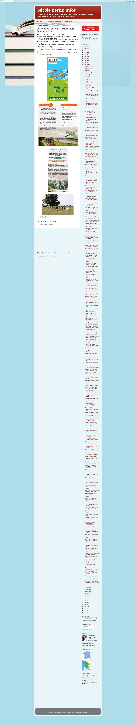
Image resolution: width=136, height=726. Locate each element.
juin (86, 79)
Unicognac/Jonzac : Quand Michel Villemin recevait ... (92, 131)
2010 (85, 606)
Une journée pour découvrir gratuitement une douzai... (92, 568)
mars (86, 587)
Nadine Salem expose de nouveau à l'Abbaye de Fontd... (91, 540)
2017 (85, 64)
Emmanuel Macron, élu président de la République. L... (90, 523)
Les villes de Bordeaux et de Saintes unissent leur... (92, 337)
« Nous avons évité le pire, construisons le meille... (91, 508)
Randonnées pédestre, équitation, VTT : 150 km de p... (91, 359)
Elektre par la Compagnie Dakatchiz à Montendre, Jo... (91, 100)
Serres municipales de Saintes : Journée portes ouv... (91, 487)
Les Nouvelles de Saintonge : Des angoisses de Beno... (92, 395)
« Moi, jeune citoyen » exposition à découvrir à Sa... (91, 482)
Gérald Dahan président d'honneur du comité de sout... (91, 302)
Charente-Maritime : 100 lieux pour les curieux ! (91, 388)
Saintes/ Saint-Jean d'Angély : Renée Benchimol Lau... (92, 416)
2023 (85, 52)
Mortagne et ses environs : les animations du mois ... (92, 104)
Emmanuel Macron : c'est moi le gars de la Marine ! (92, 582)
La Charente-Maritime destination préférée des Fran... (91, 531)
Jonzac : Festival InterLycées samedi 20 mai (91, 319)
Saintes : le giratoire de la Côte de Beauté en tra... (91, 373)
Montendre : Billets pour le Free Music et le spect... (91, 450)
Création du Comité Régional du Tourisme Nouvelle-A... (91, 199)
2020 (85, 58)
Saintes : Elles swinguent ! (91, 456)
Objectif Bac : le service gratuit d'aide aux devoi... (92, 157)
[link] (45, 54)
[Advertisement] (58, 240)
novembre (88, 68)
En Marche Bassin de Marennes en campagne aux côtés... (91, 237)
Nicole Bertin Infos (57, 10)
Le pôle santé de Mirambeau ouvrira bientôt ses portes (90, 404)
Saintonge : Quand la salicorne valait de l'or (91, 391)
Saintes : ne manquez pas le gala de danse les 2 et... (92, 147)
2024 (85, 50)
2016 (85, 594)
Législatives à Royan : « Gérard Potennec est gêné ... (91, 192)
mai (86, 81)
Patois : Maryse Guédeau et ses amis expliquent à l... (92, 252)
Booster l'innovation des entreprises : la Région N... (91, 432)
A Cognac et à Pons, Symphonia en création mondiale (91, 138)
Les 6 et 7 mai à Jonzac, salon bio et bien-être (91, 565)
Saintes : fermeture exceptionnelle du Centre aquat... (91, 545)
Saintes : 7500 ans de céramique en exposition (91, 423)
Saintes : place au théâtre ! (91, 579)
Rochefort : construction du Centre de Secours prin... (92, 154)
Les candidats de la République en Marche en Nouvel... (92, 446)
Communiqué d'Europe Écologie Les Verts (90, 478)
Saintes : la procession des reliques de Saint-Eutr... (91, 576)
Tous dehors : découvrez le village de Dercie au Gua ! (92, 366)
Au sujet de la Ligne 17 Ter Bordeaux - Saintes (91, 195)
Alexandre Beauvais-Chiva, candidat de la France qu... (91, 209)
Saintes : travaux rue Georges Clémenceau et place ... (91, 377)
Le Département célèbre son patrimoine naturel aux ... (92, 363)
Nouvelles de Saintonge (53, 21)
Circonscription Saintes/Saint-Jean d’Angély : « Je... (90, 161)
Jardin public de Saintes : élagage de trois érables (91, 453)
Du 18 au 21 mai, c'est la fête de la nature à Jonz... (92, 384)
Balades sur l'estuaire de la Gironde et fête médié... (91, 246)
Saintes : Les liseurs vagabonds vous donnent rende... (92, 345)
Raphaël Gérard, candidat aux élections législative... (92, 249)
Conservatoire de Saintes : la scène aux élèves (91, 256)
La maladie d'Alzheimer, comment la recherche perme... (91, 504)
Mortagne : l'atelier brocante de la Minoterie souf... (92, 381)
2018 (85, 62)
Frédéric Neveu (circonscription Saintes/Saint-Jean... (90, 116)
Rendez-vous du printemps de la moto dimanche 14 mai (91, 536)
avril (86, 585)
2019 (85, 60)
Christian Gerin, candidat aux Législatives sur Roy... (92, 217)
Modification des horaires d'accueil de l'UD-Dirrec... (92, 183)
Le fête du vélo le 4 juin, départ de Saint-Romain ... (91, 315)
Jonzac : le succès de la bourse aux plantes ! (91, 557)
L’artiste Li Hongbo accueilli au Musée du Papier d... (91, 442)
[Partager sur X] (44, 217)
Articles (86, 626)
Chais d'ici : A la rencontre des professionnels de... (91, 134)
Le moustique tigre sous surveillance (91, 224)
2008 (85, 610)
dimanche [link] (49, 36)
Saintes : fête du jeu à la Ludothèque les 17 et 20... (92, 370)
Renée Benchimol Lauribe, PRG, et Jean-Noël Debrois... (91, 204)
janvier (87, 591)
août (86, 74)
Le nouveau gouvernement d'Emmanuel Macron (91, 306)
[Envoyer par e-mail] (41, 217)
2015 (85, 596)
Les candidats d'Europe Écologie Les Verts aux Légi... (91, 213)
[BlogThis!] (42, 217)
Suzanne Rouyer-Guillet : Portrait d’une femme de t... (91, 127)
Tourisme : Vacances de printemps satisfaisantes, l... (91, 427)
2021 (85, 56)
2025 (85, 48)
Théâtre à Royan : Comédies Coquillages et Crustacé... (91, 228)
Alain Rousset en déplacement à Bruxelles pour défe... (91, 84)
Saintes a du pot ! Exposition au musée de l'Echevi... (92, 221)
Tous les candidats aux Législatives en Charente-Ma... (92, 290)
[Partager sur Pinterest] (47, 217)
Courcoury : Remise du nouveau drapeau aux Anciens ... (91, 499)
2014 (85, 598)
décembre (88, 66)
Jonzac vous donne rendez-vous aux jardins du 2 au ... (92, 95)
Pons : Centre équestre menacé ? (90, 120)
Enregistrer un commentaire (46, 224)
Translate (94, 620)
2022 (85, 54)
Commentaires (88, 629)
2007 (85, 612)
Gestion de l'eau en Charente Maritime (90, 112)
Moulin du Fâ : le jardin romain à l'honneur (90, 264)
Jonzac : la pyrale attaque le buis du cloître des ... (92, 554)
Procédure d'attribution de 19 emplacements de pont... (91, 400)
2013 (85, 600)
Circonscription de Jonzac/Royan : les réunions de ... (90, 187)
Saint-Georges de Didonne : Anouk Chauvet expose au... (92, 550)
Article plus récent (43, 253)
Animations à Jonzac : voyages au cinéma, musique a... (90, 466)
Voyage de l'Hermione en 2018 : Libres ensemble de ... (91, 409)
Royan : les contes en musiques (90, 470)
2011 (85, 604)
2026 (85, 46)
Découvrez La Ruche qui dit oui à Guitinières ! (92, 168)
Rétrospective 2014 (70, 21)
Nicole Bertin (92, 635)
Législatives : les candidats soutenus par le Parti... (91, 333)
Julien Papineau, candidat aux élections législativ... (91, 323)
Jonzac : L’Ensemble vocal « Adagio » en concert (92, 491)
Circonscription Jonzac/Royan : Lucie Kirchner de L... (91, 172)
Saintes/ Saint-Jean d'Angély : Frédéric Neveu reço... (92, 413)
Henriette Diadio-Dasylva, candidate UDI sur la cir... (92, 165)
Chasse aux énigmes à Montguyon (90, 330)
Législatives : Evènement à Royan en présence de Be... (91, 285)
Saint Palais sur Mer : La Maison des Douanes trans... (91, 260)
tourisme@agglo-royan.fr (45, 54)
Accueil (39, 21)
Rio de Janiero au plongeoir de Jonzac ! (92, 293)
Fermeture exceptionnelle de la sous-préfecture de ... (91, 242)
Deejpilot (74, 712)
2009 (85, 608)
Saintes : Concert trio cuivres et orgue (90, 420)
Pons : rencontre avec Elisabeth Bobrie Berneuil (92, 439)
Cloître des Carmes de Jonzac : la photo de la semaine (91, 572)
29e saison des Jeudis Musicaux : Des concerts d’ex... (91, 280)
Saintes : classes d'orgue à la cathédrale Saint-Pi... (91, 180)
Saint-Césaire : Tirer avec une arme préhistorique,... (92, 327)
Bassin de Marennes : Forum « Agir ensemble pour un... (91, 474)
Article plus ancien (72, 253)
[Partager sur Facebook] (45, 217)
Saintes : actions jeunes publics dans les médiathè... (91, 143)
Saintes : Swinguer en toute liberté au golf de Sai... (92, 123)
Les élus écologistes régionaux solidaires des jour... (91, 276)
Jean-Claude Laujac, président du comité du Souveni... (91, 271)
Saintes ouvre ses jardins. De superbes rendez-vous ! (92, 108)
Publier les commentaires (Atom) (52, 256)
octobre (87, 70)
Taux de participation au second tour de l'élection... (92, 527)
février (87, 589)
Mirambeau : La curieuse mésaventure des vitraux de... (91, 519)
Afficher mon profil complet (88, 645)
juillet (86, 76)
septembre (88, 72)
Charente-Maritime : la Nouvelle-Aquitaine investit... (90, 341)
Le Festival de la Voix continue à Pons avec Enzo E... (91, 233)
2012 (85, 602)
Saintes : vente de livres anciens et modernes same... (91, 561)
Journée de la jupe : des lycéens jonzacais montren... (91, 298)
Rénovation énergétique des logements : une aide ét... (92, 462)
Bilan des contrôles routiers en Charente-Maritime (91, 267)
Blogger (85, 712)
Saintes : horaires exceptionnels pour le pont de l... (91, 350)
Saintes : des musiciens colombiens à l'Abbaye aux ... (91, 355)
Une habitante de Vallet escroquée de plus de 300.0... (91, 495)
